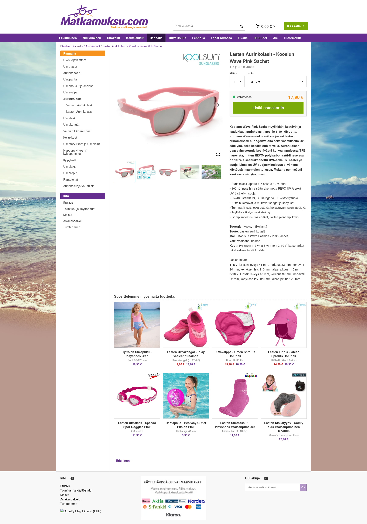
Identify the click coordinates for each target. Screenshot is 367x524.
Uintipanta (70, 79)
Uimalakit (69, 166)
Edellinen (123, 460)
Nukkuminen (92, 38)
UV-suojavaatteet (74, 60)
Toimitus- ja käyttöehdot (79, 209)
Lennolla (198, 38)
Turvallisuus (177, 38)
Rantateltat (70, 179)
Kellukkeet (70, 137)
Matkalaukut (135, 38)
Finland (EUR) (91, 511)
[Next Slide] (218, 105)
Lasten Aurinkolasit (79, 111)
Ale (275, 38)
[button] (124, 171)
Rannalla (156, 38)
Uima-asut (70, 66)
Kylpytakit (69, 160)
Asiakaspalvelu (73, 221)
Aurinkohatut (71, 73)
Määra (233, 73)
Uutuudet (260, 38)
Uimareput (70, 173)
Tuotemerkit (292, 38)
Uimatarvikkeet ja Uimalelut (81, 144)
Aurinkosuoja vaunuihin (79, 186)
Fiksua (243, 38)
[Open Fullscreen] (218, 154)
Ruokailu (113, 38)
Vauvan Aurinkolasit (79, 105)
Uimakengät (71, 124)
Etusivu (65, 46)
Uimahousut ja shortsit (78, 86)
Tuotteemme (71, 227)
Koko (251, 73)
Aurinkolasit (93, 46)
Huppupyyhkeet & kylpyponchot (75, 152)
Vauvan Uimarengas (76, 131)
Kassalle (294, 26)
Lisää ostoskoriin (268, 108)
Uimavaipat (70, 92)
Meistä (67, 215)
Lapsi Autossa (221, 38)
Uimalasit (69, 118)
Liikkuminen (68, 38)
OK (303, 487)
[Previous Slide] (119, 105)
